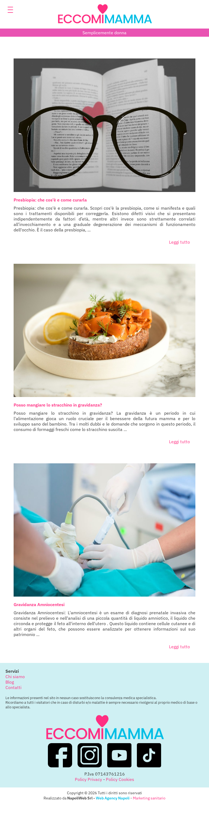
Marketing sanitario (149, 798)
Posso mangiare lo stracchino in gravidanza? (58, 405)
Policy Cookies (120, 779)
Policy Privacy (88, 779)
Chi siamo (15, 676)
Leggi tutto (179, 242)
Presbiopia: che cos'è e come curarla (50, 200)
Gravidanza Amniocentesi (39, 604)
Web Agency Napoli (113, 798)
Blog (9, 682)
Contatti (13, 687)
